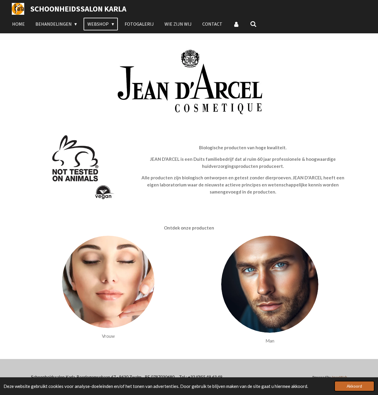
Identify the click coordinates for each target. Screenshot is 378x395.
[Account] (236, 24)
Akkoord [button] (354, 386)
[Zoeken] (253, 24)
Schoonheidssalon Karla (78, 9)
